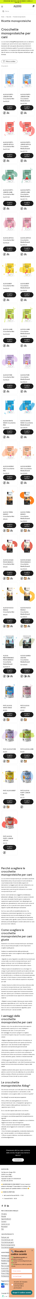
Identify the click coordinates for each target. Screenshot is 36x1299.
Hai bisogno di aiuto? (7, 1255)
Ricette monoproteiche (8, 1245)
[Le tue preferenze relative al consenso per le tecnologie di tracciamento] (3, 1296)
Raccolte (9, 17)
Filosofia (3, 1216)
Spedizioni (4, 1263)
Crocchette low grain (7, 1247)
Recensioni (4, 1226)
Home (2, 17)
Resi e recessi (5, 1266)
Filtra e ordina (10, 61)
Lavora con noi (5, 1224)
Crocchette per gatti (7, 1242)
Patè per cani (5, 1237)
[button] (33, 6)
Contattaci (18, 1160)
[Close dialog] (32, 1250)
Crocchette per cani (7, 1240)
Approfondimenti (6, 1219)
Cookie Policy (5, 1271)
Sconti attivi (4, 1268)
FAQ (2, 1229)
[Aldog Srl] (17, 6)
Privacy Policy (5, 1273)
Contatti (3, 1221)
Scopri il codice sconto (22, 1292)
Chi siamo (4, 1214)
